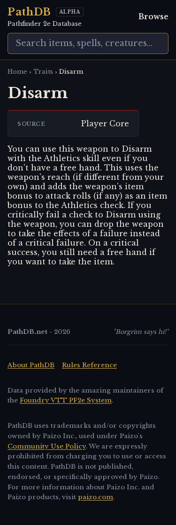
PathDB (29, 12)
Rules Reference (89, 365)
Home (17, 71)
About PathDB (31, 365)
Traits (43, 71)
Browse (153, 16)
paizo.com (95, 497)
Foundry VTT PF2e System (66, 400)
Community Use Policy (47, 446)
